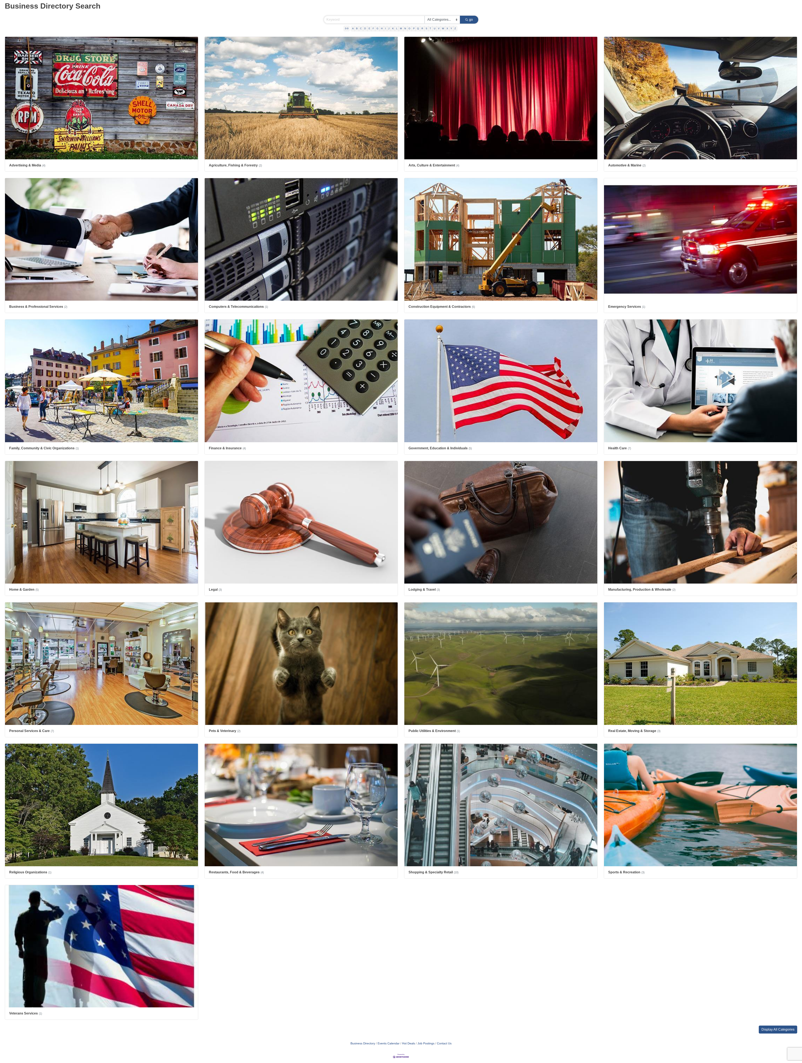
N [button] (405, 28)
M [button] (401, 28)
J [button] (389, 28)
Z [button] (455, 28)
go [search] (471, 19)
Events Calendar (389, 1043)
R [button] (422, 28)
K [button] (393, 28)
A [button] (353, 28)
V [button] (438, 28)
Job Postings (425, 1043)
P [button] (414, 28)
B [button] (357, 28)
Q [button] (418, 28)
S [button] (426, 28)
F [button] (373, 28)
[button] (778, 1030)
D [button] (365, 28)
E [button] (369, 28)
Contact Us (444, 1043)
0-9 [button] (346, 28)
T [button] (430, 28)
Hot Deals (408, 1043)
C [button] (361, 28)
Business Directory (362, 1043)
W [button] (443, 28)
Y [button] (451, 28)
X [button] (447, 28)
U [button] (434, 28)
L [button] (396, 28)
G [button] (377, 28)
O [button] (409, 28)
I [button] (385, 28)
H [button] (382, 28)
